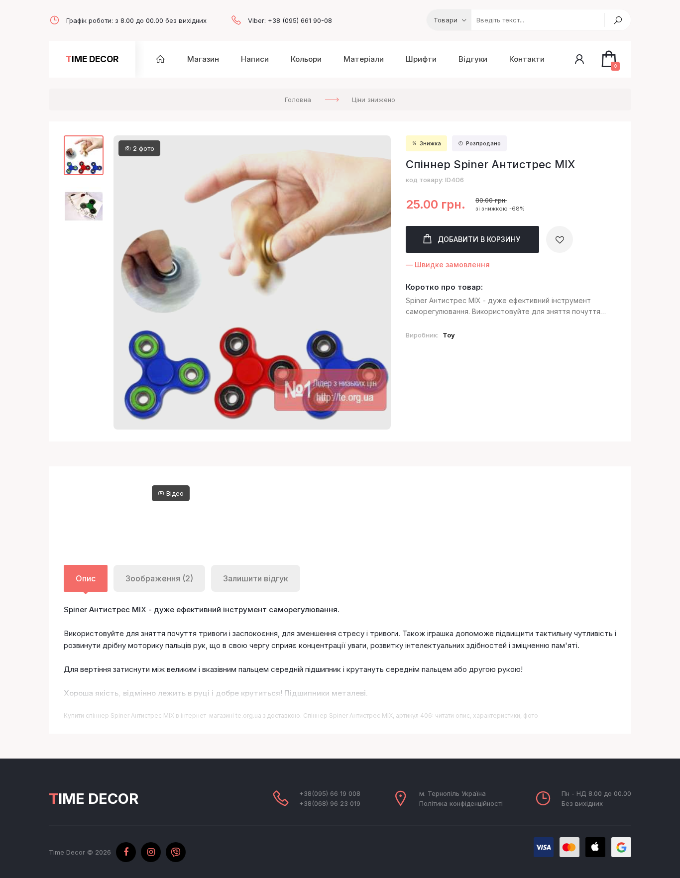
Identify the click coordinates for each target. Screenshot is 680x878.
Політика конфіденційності (461, 803)
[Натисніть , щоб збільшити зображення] (252, 282)
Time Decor (92, 59)
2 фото (142, 148)
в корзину (479, 239)
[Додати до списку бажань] (559, 239)
